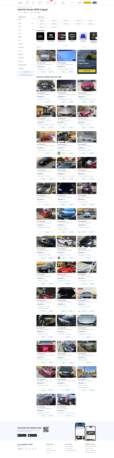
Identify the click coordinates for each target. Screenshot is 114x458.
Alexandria (61, 201)
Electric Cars (49, 2)
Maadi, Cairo (81, 227)
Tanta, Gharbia (61, 150)
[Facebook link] (27, 449)
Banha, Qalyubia (41, 306)
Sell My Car (88, 2)
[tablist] (66, 16)
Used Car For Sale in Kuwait (91, 446)
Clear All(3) (37, 12)
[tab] (40, 16)
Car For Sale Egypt (69, 446)
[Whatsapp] (43, 72)
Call (51, 71)
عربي (80, 2)
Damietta (40, 280)
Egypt (21, 448)
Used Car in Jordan (89, 448)
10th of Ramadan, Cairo (83, 280)
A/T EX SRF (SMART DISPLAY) (43, 308)
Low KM (73, 176)
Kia (49, 124)
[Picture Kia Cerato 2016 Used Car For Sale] (46, 137)
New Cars (33, 2)
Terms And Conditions (51, 450)
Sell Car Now (87, 70)
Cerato (52, 124)
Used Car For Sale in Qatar (90, 450)
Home (47, 446)
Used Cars (27, 2)
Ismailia (40, 201)
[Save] (54, 51)
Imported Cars (40, 2)
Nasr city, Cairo (82, 124)
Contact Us (48, 448)
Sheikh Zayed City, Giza (43, 150)
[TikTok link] (30, 449)
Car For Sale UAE (68, 448)
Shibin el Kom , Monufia (84, 176)
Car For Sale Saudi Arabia (70, 450)
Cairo (80, 201)
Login (94, 2)
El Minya (60, 385)
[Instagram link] (36, 449)
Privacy (47, 452)
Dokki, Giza (40, 385)
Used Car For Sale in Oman (90, 452)
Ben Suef (60, 359)
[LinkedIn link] (33, 449)
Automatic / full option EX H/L (63, 229)
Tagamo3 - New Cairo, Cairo (43, 124)
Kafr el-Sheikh (41, 359)
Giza (60, 124)
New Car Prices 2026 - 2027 (26, 75)
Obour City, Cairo (62, 176)
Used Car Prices (26, 71)
